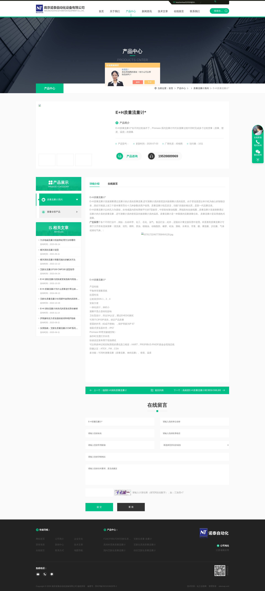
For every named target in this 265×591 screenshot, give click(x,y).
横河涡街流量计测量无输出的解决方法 (57, 259)
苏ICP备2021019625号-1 (106, 586)
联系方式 (59, 550)
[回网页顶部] (257, 160)
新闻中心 (59, 544)
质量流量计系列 (201, 88)
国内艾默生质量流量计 (115, 550)
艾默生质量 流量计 (143, 539)
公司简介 (59, 539)
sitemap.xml (224, 586)
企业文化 (78, 539)
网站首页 (40, 539)
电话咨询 (258, 145)
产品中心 (131, 11)
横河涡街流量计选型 (49, 250)
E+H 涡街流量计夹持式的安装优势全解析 (59, 308)
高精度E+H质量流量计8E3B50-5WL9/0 (201, 390)
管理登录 (212, 586)
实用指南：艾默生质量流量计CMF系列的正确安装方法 (60, 328)
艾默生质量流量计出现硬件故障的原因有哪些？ (60, 299)
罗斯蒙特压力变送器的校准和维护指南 (57, 318)
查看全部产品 (53, 212)
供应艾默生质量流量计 (145, 550)
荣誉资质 (40, 544)
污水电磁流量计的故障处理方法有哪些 (57, 240)
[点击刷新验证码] (122, 492)
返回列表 (159, 390)
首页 (101, 11)
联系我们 (195, 11)
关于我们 (115, 11)
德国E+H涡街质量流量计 (115, 390)
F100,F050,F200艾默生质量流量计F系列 (117, 539)
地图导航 (78, 550)
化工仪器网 (201, 586)
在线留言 (179, 11)
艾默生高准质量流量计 (145, 544)
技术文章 (163, 11)
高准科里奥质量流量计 (115, 544)
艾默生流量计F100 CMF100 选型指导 (57, 269)
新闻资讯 (147, 11)
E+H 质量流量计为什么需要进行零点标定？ (60, 289)
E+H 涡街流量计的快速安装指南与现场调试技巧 (60, 279)
